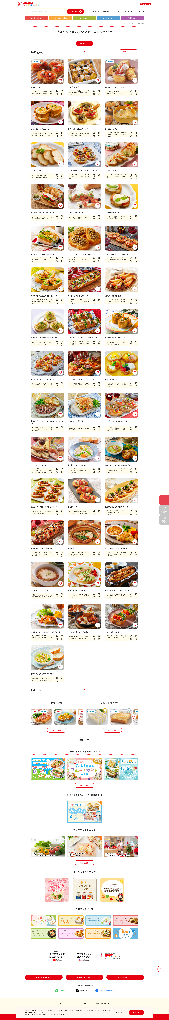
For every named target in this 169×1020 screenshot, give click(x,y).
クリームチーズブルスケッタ (78, 129)
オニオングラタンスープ (39, 590)
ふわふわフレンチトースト (114, 87)
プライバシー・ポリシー (81, 1004)
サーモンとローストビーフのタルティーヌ (83, 379)
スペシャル (140, 12)
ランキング (129, 12)
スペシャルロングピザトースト (79, 296)
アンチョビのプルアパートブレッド (43, 548)
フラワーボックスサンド (113, 632)
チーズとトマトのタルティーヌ (116, 421)
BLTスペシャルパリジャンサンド (42, 212)
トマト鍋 (71, 548)
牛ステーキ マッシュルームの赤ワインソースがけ (47, 422)
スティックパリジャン (38, 465)
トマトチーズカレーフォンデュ (116, 548)
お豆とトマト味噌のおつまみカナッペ (44, 507)
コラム (118, 12)
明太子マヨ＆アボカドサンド (78, 590)
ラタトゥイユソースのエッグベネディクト (45, 632)
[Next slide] (79, 717)
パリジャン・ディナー (76, 212)
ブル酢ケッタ (72, 507)
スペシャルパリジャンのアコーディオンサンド (84, 337)
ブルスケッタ (35, 87)
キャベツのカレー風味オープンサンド (44, 337)
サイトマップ (64, 1004)
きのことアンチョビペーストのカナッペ (82, 254)
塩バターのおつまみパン (113, 296)
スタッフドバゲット (112, 170)
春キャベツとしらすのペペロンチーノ (44, 674)
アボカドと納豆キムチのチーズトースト (45, 296)
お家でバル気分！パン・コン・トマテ (118, 254)
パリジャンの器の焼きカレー (115, 337)
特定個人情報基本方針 (102, 1004)
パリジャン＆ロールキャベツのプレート (120, 465)
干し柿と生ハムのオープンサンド (42, 379)
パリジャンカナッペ (112, 379)
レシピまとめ (94, 12)
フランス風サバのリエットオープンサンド (83, 170)
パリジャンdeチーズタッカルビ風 (117, 590)
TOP (119, 23)
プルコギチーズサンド (76, 421)
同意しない (120, 1012)
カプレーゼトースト (112, 212)
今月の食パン (107, 12)
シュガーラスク (36, 170)
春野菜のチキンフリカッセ (77, 465)
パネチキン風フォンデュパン (78, 632)
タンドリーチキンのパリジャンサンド (44, 254)
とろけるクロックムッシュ (40, 129)
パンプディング (73, 87)
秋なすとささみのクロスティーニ (117, 507)
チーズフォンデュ (111, 129)
